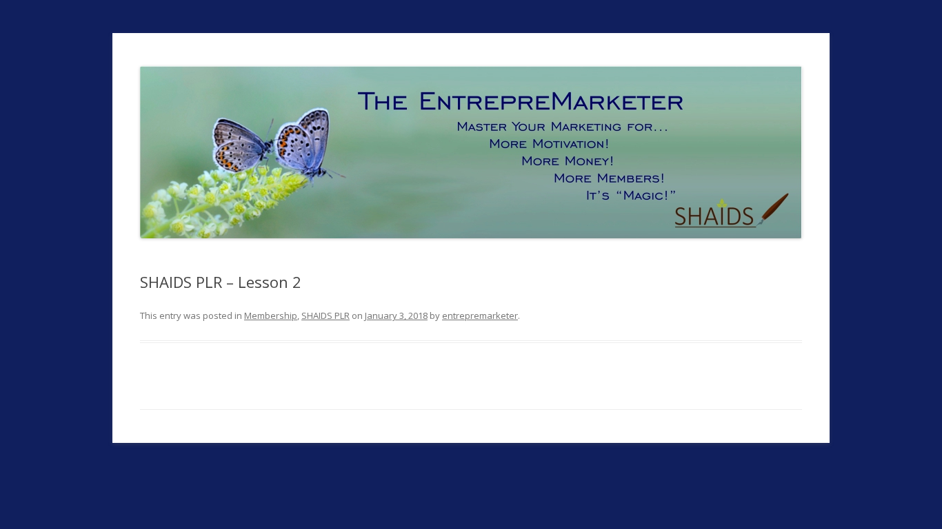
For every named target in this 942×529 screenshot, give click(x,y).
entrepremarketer (480, 315)
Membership (270, 315)
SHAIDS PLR (325, 315)
